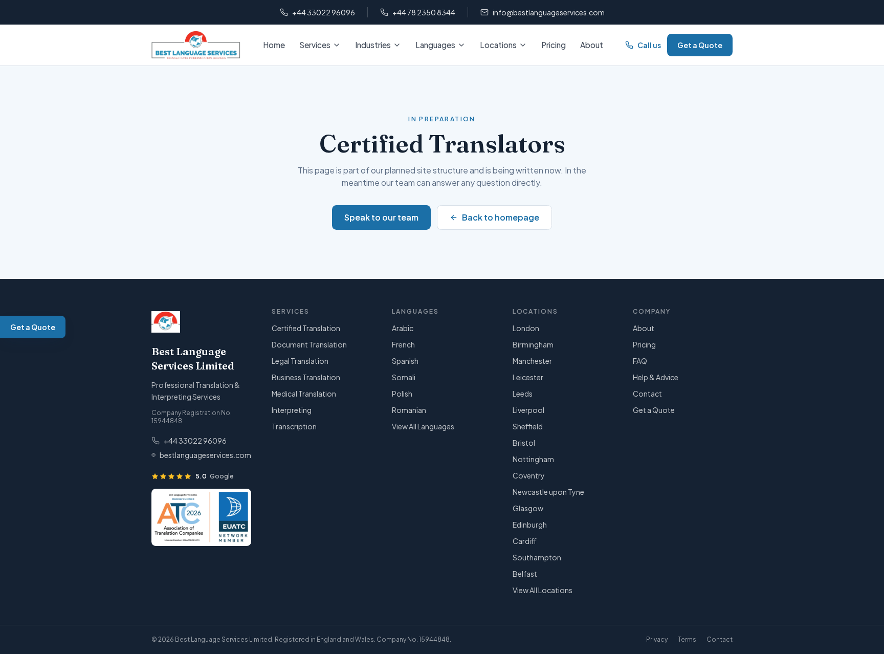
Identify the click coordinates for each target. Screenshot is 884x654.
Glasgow (528, 508)
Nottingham (533, 459)
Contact (647, 393)
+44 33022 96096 (323, 12)
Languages (435, 45)
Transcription (294, 426)
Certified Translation (306, 328)
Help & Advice (655, 377)
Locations (498, 45)
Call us (649, 45)
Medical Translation (304, 393)
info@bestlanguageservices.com (549, 12)
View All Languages (423, 426)
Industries (373, 45)
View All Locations (542, 590)
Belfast (525, 573)
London (526, 328)
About (591, 45)
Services (314, 45)
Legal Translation (300, 360)
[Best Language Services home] (195, 45)
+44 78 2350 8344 (423, 12)
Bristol (524, 442)
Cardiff (525, 541)
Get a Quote (699, 45)
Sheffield (528, 426)
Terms (687, 639)
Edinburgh (530, 524)
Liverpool (528, 410)
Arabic (402, 328)
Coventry (529, 475)
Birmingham (533, 344)
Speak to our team (381, 217)
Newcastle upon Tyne (548, 491)
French (403, 344)
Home (274, 45)
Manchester (532, 360)
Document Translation (309, 344)
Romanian (409, 410)
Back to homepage (500, 217)
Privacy (657, 639)
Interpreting (292, 410)
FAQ (640, 360)
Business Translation (306, 377)
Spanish (405, 360)
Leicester (528, 377)
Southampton (537, 557)
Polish (402, 393)
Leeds (523, 393)
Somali (403, 377)
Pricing (553, 45)
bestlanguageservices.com (205, 455)
